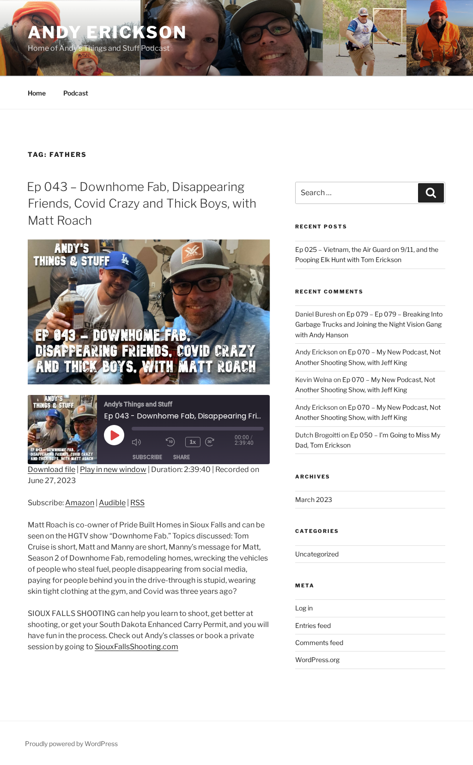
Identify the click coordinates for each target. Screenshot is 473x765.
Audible (112, 502)
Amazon (79, 502)
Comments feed (319, 642)
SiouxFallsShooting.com (136, 646)
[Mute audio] (146, 442)
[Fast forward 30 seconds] (220, 442)
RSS (137, 502)
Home (37, 93)
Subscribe (147, 457)
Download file (51, 469)
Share (181, 457)
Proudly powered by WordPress (71, 743)
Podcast (75, 93)
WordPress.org (317, 659)
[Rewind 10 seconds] (173, 442)
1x (193, 441)
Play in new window (113, 469)
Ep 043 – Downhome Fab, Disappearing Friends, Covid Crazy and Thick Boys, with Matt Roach (141, 203)
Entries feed (313, 625)
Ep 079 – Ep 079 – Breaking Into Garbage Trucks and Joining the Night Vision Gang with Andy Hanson (369, 324)
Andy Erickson (107, 32)
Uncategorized (317, 554)
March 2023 (313, 499)
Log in (304, 608)
